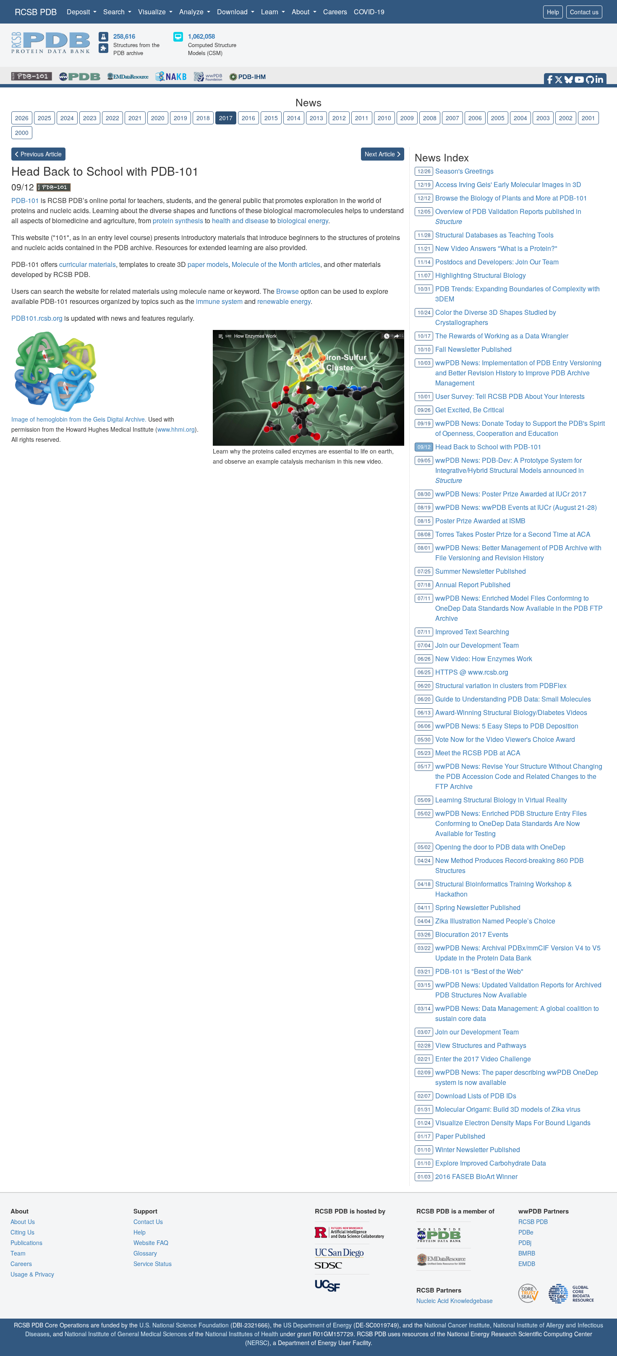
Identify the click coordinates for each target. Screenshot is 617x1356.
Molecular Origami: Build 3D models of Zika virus (507, 1109)
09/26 (424, 409)
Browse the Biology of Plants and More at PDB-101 (511, 198)
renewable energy (284, 301)
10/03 (424, 362)
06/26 (424, 658)
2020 (158, 117)
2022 (112, 117)
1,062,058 (201, 36)
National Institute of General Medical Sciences (126, 1334)
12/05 (424, 211)
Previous (40, 154)
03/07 (424, 1031)
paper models (208, 264)
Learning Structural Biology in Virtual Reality (501, 800)
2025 (44, 117)
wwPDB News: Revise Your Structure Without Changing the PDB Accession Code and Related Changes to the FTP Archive (518, 776)
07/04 (424, 645)
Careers (335, 11)
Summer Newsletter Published (480, 571)
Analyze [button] (192, 11)
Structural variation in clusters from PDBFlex (501, 685)
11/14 (424, 261)
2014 (294, 117)
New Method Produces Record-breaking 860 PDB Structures (509, 865)
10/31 (424, 288)
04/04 (424, 920)
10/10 (424, 349)
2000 (22, 132)
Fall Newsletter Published (473, 349)
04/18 (424, 883)
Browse (287, 291)
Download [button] (233, 11)
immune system (219, 301)
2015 (271, 117)
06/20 (424, 685)
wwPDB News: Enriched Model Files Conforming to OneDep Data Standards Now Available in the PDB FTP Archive (519, 608)
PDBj (524, 1242)
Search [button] (114, 11)
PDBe (525, 1232)
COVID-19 (369, 11)
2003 (543, 117)
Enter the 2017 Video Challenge (483, 1058)
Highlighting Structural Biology (480, 275)
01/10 (424, 1149)
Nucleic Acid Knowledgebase (454, 1300)
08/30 (424, 493)
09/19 (424, 423)
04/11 (424, 907)
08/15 (424, 520)
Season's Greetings (464, 171)
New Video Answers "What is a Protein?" (496, 248)
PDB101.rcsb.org (37, 318)
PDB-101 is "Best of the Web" (479, 971)
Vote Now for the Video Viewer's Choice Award (505, 739)
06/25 (424, 671)
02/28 (424, 1045)
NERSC (257, 1342)
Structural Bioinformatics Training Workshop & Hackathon (503, 889)
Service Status (152, 1263)
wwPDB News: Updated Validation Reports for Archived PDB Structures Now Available (518, 990)
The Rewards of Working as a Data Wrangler (501, 335)
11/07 (424, 275)
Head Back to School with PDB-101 (488, 446)
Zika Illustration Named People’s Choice (495, 921)
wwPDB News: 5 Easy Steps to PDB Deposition (506, 726)
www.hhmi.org (176, 429)
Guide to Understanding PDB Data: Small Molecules (513, 699)
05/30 (424, 739)
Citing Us (22, 1232)
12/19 (424, 184)
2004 (520, 117)
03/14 (424, 1008)
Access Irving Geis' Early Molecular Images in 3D (508, 184)
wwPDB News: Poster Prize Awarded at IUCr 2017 (510, 494)
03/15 (424, 984)
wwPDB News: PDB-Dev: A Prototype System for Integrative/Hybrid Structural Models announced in (509, 470)
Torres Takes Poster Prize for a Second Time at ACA (513, 534)
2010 (384, 117)
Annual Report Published (472, 584)
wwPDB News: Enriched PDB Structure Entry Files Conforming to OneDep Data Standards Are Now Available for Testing (511, 823)
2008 (430, 117)
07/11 (424, 597)
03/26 (424, 934)
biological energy (302, 220)
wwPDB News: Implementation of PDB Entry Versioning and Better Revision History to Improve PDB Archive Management (518, 373)
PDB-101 (25, 200)
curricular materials (87, 264)
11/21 (424, 248)
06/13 (424, 712)
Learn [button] (270, 11)
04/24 (424, 860)
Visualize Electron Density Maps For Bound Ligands (513, 1122)
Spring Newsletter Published (477, 907)
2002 (566, 117)
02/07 (424, 1095)
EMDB (526, 1263)
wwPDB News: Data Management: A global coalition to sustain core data (517, 1013)
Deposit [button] (79, 11)
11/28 (424, 234)
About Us (22, 1221)
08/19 (424, 507)
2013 (316, 117)
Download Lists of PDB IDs (475, 1095)
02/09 (424, 1072)
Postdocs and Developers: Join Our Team (497, 261)
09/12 (424, 446)
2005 (498, 117)
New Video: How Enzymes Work (483, 658)
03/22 (424, 947)
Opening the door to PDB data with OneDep (500, 847)
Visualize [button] (152, 11)
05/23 (424, 752)
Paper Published (460, 1136)
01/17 (424, 1136)
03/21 (424, 971)
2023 (90, 117)
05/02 (424, 813)
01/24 (424, 1122)
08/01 (424, 547)
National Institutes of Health (241, 1334)
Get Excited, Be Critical (469, 409)
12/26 (424, 170)
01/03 (424, 1176)
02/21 (424, 1058)
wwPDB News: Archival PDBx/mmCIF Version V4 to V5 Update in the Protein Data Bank (518, 953)
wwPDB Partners (543, 1211)
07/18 (424, 584)
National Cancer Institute (457, 1325)
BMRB (526, 1253)
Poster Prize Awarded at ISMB (480, 520)
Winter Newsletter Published (477, 1149)
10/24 (424, 312)
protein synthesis (178, 220)
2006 (475, 117)
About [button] (301, 11)
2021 (135, 117)
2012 (339, 117)
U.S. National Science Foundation (184, 1325)
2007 (452, 117)
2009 (407, 117)
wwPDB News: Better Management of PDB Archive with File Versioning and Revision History (518, 552)
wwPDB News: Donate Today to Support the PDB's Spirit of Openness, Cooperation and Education (520, 428)
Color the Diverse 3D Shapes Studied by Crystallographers (495, 317)
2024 (67, 117)
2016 (248, 117)
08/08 (424, 534)
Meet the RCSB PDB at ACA (477, 752)
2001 (588, 117)
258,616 (124, 36)
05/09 (424, 799)
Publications (26, 1242)
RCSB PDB (36, 11)
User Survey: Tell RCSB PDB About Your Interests (510, 396)
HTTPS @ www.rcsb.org (471, 672)
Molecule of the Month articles (276, 264)
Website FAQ (150, 1242)
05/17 (424, 766)
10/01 (424, 396)
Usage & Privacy (32, 1274)
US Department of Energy (317, 1325)
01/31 (424, 1109)
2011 (362, 117)
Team (18, 1253)
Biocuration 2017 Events (471, 934)
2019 (180, 117)
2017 (226, 117)
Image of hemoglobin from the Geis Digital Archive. (78, 419)
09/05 (424, 460)
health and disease (240, 220)
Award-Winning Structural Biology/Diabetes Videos (511, 712)
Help (553, 12)
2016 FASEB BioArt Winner (476, 1176)
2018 (203, 117)
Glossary (145, 1253)
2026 (22, 117)
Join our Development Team (477, 645)
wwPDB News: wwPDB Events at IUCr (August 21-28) (516, 507)
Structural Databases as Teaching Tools (494, 235)
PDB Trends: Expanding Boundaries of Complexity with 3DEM (517, 293)
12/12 (424, 197)
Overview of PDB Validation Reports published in (508, 216)
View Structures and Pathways (480, 1045)
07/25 (424, 571)
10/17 (424, 335)
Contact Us (148, 1221)
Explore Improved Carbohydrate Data (490, 1163)
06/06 (424, 725)
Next (381, 154)
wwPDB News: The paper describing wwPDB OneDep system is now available (516, 1077)
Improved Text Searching (472, 631)
